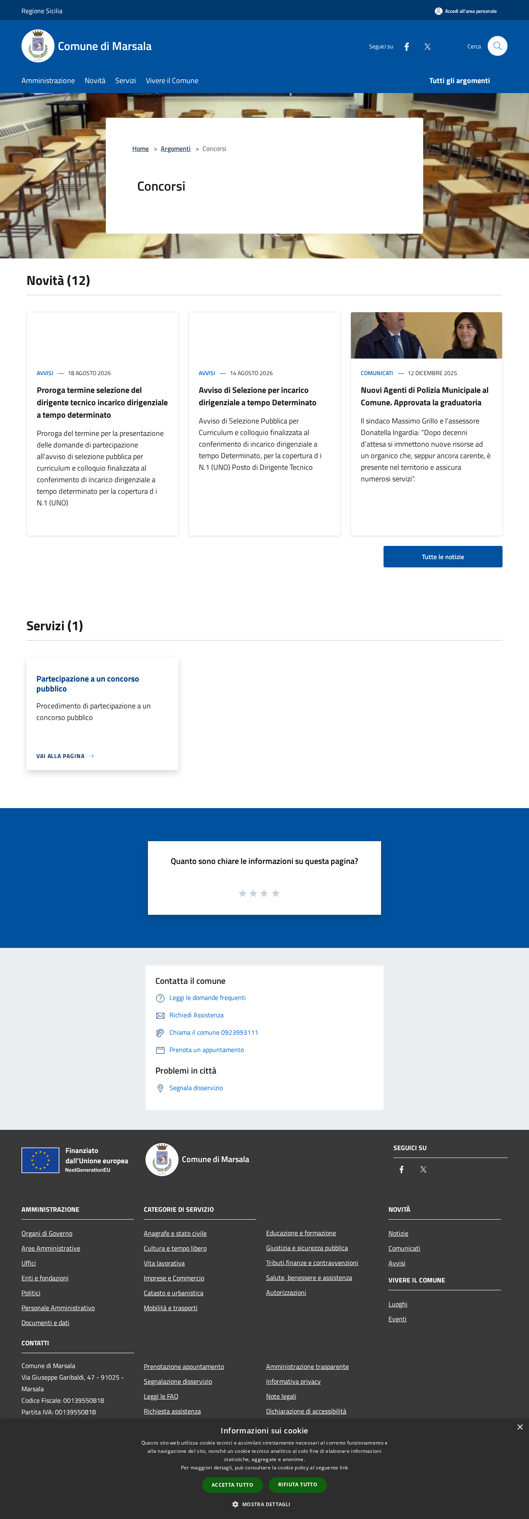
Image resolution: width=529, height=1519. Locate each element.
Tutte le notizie (443, 557)
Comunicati (377, 372)
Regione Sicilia (41, 11)
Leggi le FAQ (161, 1396)
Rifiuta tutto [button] (297, 1484)
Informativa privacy (293, 1381)
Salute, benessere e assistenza (309, 1277)
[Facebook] (403, 45)
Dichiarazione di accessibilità (306, 1411)
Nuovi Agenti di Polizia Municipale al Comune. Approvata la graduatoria (424, 396)
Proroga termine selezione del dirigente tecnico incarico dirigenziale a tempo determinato (102, 402)
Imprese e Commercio (174, 1278)
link (344, 1467)
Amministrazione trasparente (307, 1366)
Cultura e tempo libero (175, 1248)
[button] (264, 1504)
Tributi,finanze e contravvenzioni (312, 1263)
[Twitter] (424, 45)
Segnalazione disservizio (178, 1381)
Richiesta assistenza (172, 1411)
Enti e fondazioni (45, 1278)
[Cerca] (498, 46)
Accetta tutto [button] (232, 1484)
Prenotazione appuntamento (184, 1366)
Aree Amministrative (50, 1248)
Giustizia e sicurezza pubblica (307, 1248)
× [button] (520, 1427)
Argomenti (176, 148)
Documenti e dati (45, 1323)
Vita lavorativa (164, 1263)
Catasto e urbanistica (173, 1293)
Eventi (397, 1319)
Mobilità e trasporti (171, 1308)
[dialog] (264, 1469)
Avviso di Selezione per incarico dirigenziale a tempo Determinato (258, 396)
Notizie (398, 1233)
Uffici (28, 1263)
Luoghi (397, 1304)
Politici (31, 1293)
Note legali (281, 1396)
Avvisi (45, 372)
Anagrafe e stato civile (175, 1233)
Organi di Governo (46, 1233)
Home (140, 148)
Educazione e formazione (301, 1233)
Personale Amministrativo (58, 1308)
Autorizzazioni (286, 1292)
